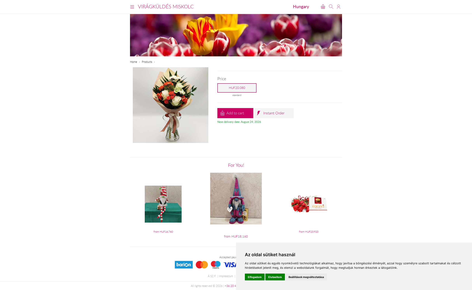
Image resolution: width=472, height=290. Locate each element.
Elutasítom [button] (275, 277)
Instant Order (273, 112)
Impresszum (226, 276)
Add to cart (235, 112)
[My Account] (338, 6)
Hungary (301, 6)
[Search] (331, 6)
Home (133, 62)
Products (147, 62)
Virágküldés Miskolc (166, 6)
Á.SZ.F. (212, 276)
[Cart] (323, 6)
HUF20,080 (237, 88)
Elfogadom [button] (255, 277)
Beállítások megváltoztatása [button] (306, 277)
